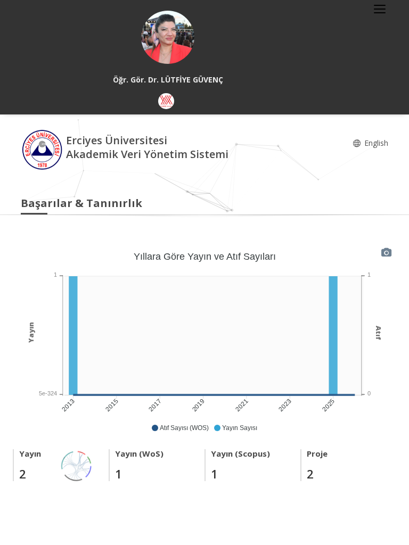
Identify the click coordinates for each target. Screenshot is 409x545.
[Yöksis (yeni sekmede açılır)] (166, 101)
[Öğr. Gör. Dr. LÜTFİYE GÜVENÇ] (168, 37)
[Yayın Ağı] (76, 465)
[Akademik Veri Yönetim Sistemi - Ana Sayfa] (43, 149)
